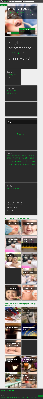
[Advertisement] (21, 109)
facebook (3, 397)
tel (11, 90)
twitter (7, 397)
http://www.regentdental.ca (13, 188)
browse (32, 397)
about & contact (13, 397)
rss (35, 397)
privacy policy (21, 397)
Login (41, 1)
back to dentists (4, 5)
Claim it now (23, 31)
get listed (27, 397)
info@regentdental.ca (11, 93)
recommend (15, 33)
